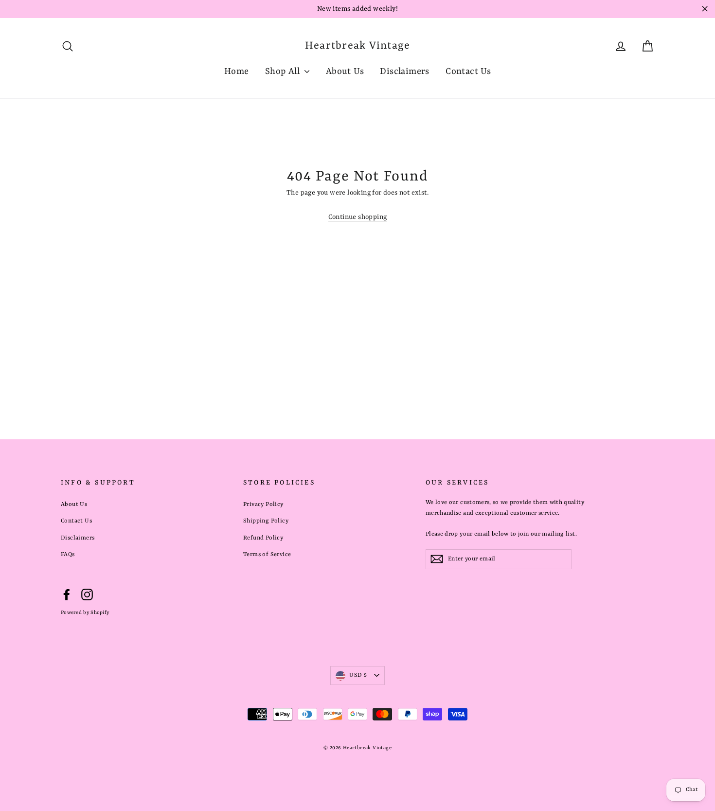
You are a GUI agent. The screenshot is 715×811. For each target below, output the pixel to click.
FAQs (68, 554)
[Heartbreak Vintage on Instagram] (87, 595)
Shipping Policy (265, 521)
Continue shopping (357, 217)
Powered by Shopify (85, 612)
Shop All (284, 72)
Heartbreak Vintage (358, 46)
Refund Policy (263, 538)
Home (236, 72)
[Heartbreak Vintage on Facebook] (66, 595)
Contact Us (468, 72)
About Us (345, 72)
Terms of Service (267, 554)
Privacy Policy (263, 504)
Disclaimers (404, 72)
